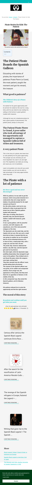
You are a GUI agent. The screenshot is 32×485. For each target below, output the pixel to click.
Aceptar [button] (16, 481)
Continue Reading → (11, 343)
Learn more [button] (6, 477)
